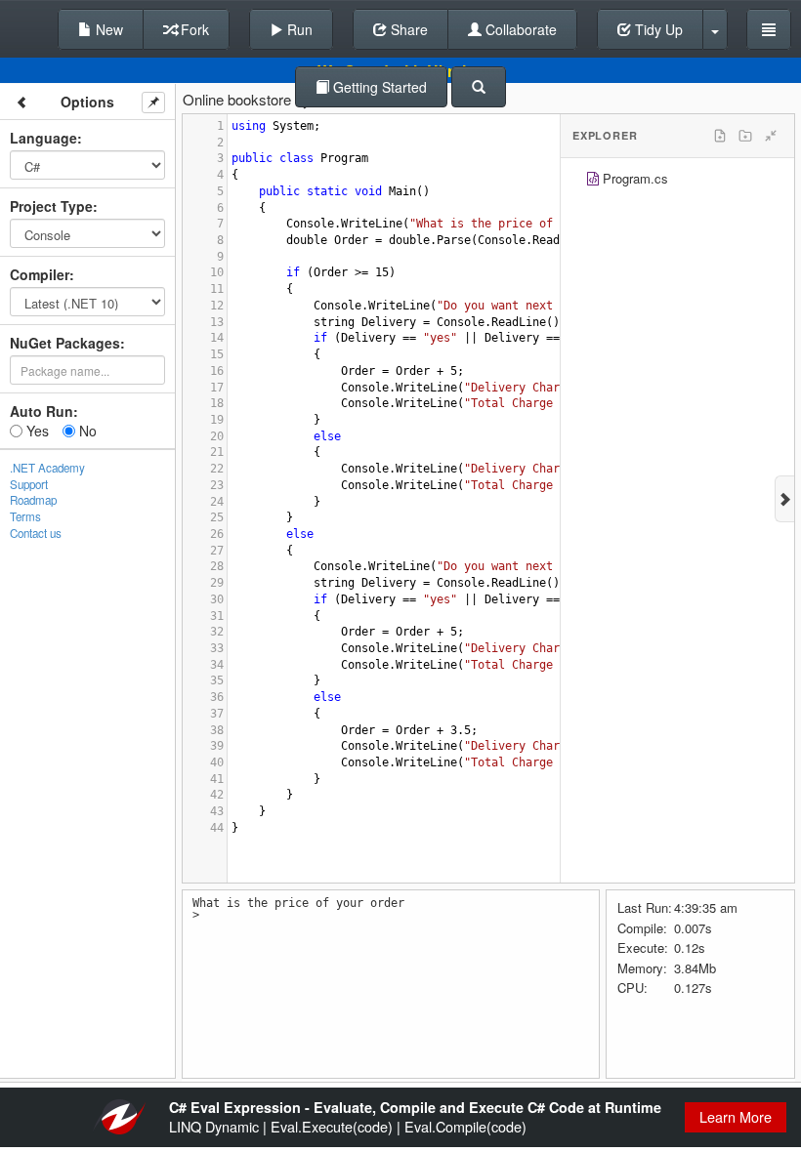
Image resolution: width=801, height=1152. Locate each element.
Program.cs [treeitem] (635, 178)
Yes (35, 430)
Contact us (36, 533)
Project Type (51, 206)
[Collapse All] (770, 135)
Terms (25, 516)
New (107, 29)
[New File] (720, 135)
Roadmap (33, 500)
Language (43, 137)
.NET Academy (47, 467)
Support (29, 484)
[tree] (677, 181)
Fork (193, 29)
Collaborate (519, 29)
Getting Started (378, 87)
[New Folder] (745, 135)
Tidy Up (657, 29)
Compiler (39, 274)
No (86, 430)
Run (298, 29)
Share (407, 29)
